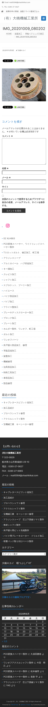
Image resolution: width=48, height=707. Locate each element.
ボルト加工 (8, 334)
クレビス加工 (9, 274)
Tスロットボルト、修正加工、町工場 (21, 252)
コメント (7, 136)
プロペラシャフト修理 (14, 413)
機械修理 (7, 361)
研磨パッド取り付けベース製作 (18, 541)
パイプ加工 (8, 301)
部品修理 (7, 383)
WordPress (14, 705)
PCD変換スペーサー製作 (15, 654)
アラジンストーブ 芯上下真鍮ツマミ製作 (23, 519)
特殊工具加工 (9, 372)
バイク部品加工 (10, 296)
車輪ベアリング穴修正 (34, 33)
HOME (9, 33)
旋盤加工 (18, 33)
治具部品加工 (9, 367)
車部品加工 (8, 377)
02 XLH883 (9, 238)
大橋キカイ (22, 50)
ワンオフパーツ (10, 339)
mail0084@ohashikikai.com (19, 2)
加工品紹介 (8, 408)
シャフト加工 (9, 279)
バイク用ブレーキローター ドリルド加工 (23, 535)
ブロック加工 (9, 318)
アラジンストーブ (12, 258)
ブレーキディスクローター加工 (18, 312)
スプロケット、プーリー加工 (17, 285)
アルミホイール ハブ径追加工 (18, 263)
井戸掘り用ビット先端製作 (16, 530)
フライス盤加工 (10, 307)
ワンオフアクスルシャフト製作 (18, 662)
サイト (5, 186)
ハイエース (8, 290)
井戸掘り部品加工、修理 (15, 345)
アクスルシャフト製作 (14, 418)
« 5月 (4, 641)
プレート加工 (9, 323)
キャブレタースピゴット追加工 (18, 402)
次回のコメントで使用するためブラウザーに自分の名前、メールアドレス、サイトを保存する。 (23, 202)
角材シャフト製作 (12, 525)
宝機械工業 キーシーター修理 (18, 424)
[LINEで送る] (19, 60)
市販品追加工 (9, 350)
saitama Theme (26, 705)
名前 (5, 168)
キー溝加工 (8, 268)
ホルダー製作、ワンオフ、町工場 (19, 328)
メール (6, 177)
